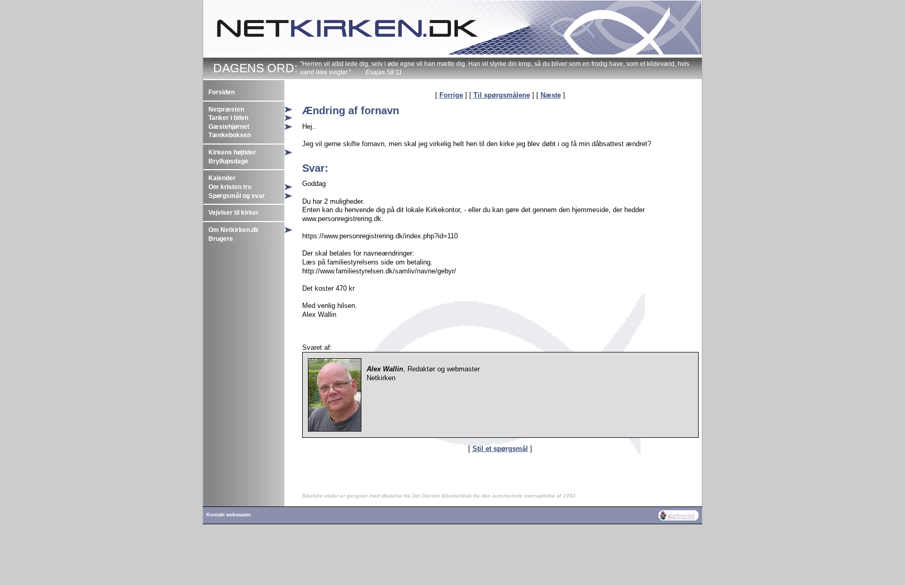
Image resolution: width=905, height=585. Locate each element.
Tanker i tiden (228, 118)
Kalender (222, 178)
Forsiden (221, 92)
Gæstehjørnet (228, 127)
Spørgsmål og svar (236, 196)
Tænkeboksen (229, 135)
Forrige (451, 95)
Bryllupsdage (228, 161)
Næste (550, 95)
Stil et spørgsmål (500, 448)
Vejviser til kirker (233, 212)
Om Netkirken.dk (233, 230)
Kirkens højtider (232, 152)
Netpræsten (226, 109)
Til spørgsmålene (501, 95)
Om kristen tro (229, 187)
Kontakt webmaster (228, 514)
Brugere (220, 239)
